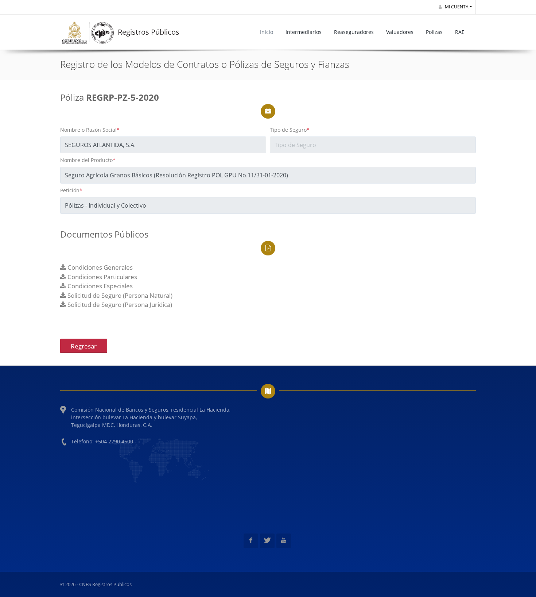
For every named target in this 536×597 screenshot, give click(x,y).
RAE (460, 31)
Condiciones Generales (99, 267)
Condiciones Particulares (101, 277)
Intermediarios (304, 31)
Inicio (266, 31)
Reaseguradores (354, 31)
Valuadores (399, 31)
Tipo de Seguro (290, 129)
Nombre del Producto (88, 160)
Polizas (434, 31)
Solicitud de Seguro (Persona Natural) (119, 295)
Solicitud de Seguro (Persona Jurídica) (119, 304)
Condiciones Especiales (99, 286)
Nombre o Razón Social (90, 129)
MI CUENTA (456, 7)
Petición (71, 190)
